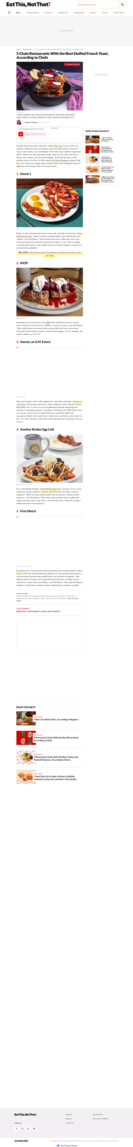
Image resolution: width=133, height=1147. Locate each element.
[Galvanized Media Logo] (21, 1141)
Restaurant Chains (37, 611)
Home (18, 49)
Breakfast (21, 611)
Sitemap (68, 1119)
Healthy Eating (33, 12)
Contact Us (70, 1123)
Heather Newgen (31, 122)
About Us (69, 1114)
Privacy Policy (98, 1114)
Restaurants (79, 12)
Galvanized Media (65, 1141)
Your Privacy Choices (68, 1145)
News (18, 12)
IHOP (48, 322)
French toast (58, 145)
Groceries (48, 12)
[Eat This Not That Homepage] (28, 4)
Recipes (93, 12)
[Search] (122, 4)
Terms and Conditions (100, 1119)
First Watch (20, 570)
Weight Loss (63, 12)
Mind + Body (119, 12)
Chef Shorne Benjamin (59, 160)
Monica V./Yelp (21, 318)
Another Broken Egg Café (50, 489)
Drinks (105, 12)
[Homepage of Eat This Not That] (25, 1115)
